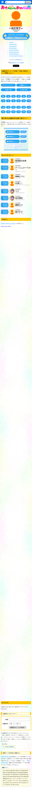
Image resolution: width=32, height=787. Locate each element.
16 (23, 107)
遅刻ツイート (24, 85)
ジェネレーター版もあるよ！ (16, 59)
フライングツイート (9, 85)
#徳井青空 (11, 42)
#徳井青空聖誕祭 (13, 48)
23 (29, 112)
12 (3, 107)
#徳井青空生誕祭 (13, 44)
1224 (24, 90)
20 (13, 112)
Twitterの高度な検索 (6, 756)
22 (23, 112)
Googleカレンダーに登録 (16, 62)
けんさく (28, 2)
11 (29, 101)
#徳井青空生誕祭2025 (14, 50)
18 (3, 112)
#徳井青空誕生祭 (13, 46)
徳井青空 (9, 746)
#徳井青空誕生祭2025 (14, 52)
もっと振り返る (16, 146)
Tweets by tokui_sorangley (6, 226)
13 (8, 107)
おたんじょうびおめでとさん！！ (16, 7)
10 (23, 101)
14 (13, 107)
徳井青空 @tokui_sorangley (8, 223)
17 (29, 107)
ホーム (2, 3)
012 (9, 90)
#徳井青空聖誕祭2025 (14, 54)
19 (8, 112)
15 (18, 107)
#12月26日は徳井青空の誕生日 (16, 56)
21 (18, 112)
